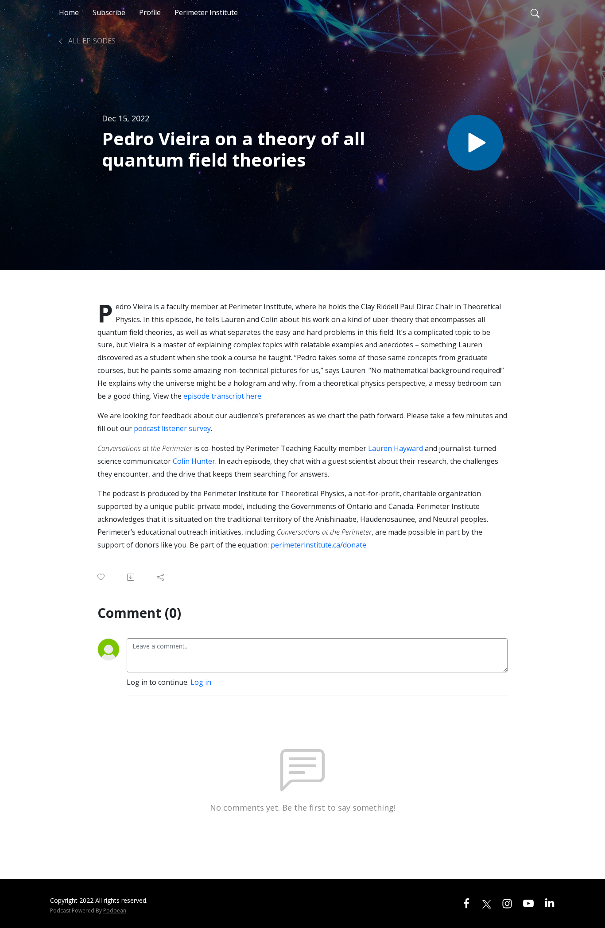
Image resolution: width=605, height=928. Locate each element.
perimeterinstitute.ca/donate (318, 545)
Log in (200, 682)
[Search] (535, 12)
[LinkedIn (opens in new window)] (549, 903)
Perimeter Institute (206, 12)
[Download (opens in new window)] (131, 577)
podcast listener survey (172, 428)
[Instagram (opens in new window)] (507, 903)
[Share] (161, 577)
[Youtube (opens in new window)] (528, 903)
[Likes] (102, 577)
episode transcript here (222, 396)
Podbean (114, 910)
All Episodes (91, 41)
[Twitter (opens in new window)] (486, 903)
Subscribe (109, 12)
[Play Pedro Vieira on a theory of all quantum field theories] (475, 143)
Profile (150, 12)
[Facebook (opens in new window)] (466, 903)
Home (69, 12)
